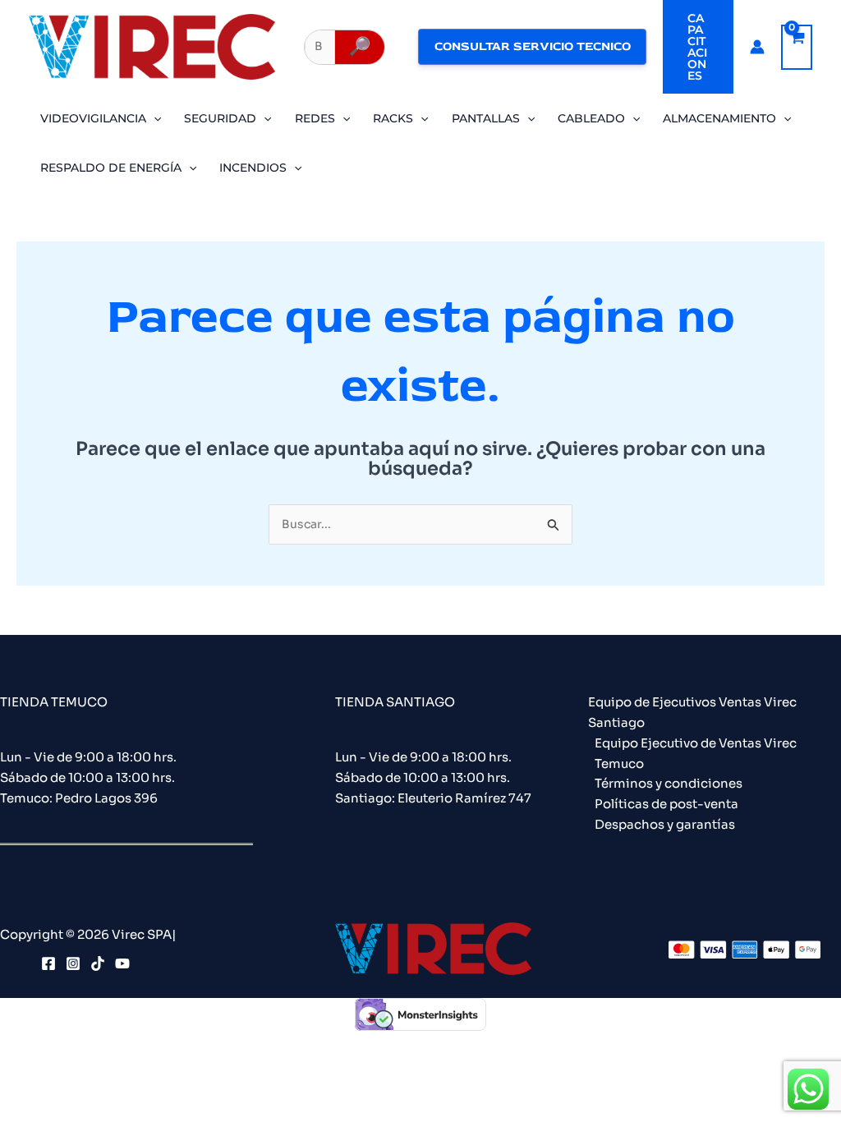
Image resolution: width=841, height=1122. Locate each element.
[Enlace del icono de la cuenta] (757, 46)
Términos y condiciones (668, 783)
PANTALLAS (486, 118)
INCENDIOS (253, 167)
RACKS (393, 118)
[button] (698, 47)
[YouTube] (122, 963)
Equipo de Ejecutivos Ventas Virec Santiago (692, 712)
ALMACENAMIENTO (719, 118)
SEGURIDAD (220, 118)
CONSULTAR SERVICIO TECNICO (532, 46)
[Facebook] (48, 963)
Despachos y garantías (665, 824)
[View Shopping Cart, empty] (796, 47)
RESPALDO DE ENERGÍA (111, 167)
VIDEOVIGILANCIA (93, 118)
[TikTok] (97, 963)
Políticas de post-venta (666, 804)
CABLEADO (591, 118)
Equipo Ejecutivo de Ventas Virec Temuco (696, 753)
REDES (315, 118)
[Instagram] (73, 963)
